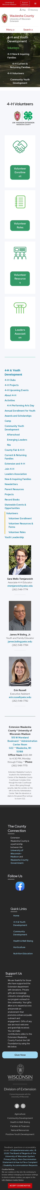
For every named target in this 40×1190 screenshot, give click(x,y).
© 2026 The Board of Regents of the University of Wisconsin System (20, 1153)
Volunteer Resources (20, 278)
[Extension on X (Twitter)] (23, 1107)
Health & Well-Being (20, 1122)
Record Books (12, 499)
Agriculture (20, 1114)
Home (16, 915)
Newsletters (11, 484)
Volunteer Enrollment (20, 172)
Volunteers (12, 513)
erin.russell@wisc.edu (20, 697)
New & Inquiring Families (18, 479)
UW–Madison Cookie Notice (13, 1180)
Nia (9, 444)
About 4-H (10, 395)
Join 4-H (9, 468)
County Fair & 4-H (14, 449)
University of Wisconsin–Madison (17, 853)
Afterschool (13, 434)
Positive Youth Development (20, 1134)
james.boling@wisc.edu (20, 641)
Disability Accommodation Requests (20, 1165)
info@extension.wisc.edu (21, 1150)
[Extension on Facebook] (17, 1107)
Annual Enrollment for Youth (20, 410)
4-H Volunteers (15, 73)
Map (24, 10)
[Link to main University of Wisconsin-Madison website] (20, 1079)
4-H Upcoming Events (17, 390)
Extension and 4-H (15, 463)
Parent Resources (14, 489)
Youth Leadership (14, 537)
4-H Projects (12, 385)
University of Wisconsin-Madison (9, 3)
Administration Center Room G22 (23, 744)
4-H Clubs (10, 379)
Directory (34, 10)
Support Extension (25, 4)
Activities (10, 400)
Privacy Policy (10, 1159)
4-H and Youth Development (17, 39)
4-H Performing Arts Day (20, 405)
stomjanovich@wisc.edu (20, 585)
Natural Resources (20, 1130)
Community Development (20, 1118)
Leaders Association (20, 333)
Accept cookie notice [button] (20, 1186)
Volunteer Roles (20, 225)
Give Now (20, 1055)
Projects (9, 494)
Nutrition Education (23, 953)
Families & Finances (20, 1126)
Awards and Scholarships (18, 415)
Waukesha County (22, 16)
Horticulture (19, 947)
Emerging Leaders (17, 439)
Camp (8, 420)
